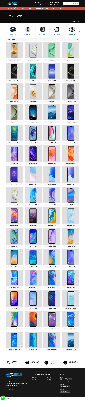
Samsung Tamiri (48, 377)
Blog (47, 8)
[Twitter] (10, 389)
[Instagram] (12, 389)
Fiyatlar (29, 8)
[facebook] (7, 389)
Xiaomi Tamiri (34, 382)
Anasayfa (9, 8)
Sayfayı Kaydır (75, 21)
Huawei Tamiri (21, 21)
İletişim (61, 8)
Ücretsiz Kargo (39, 8)
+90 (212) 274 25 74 (37, 4)
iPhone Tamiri (34, 377)
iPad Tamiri (33, 379)
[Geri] (77, 39)
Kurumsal (53, 8)
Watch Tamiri (48, 379)
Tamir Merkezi (20, 8)
